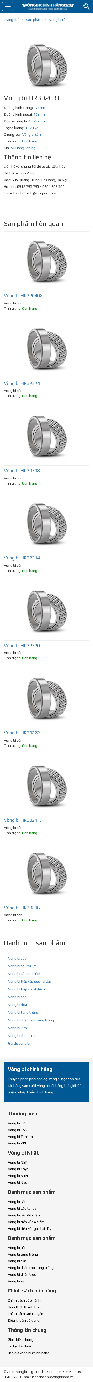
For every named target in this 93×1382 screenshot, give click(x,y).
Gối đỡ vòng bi (19, 1043)
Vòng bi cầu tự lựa (22, 966)
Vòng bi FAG (17, 1130)
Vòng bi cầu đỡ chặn (24, 974)
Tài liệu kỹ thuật (20, 1346)
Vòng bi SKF (17, 1123)
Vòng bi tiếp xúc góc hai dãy (29, 981)
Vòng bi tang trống (23, 1012)
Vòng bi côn (31, 134)
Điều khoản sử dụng (24, 1320)
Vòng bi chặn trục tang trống (31, 1020)
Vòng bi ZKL (17, 1143)
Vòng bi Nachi (18, 1182)
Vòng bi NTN (18, 1176)
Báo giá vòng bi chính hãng (28, 1353)
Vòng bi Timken (20, 1136)
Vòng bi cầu (17, 958)
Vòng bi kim (17, 1028)
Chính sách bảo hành (24, 1300)
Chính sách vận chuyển (25, 1314)
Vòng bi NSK (17, 1162)
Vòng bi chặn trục (22, 1035)
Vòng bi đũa (17, 1005)
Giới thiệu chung (20, 1339)
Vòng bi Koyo (18, 1169)
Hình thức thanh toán (25, 1307)
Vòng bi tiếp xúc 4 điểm (26, 989)
